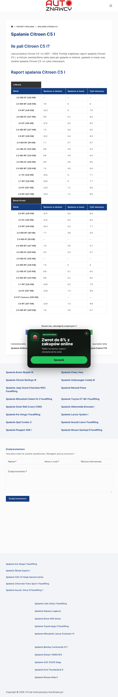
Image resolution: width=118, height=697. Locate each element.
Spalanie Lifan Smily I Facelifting (51, 603)
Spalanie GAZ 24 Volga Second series (24, 577)
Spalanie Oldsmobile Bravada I (77, 406)
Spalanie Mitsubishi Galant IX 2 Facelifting (29, 398)
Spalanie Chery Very (72, 372)
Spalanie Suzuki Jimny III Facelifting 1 (24, 590)
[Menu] (111, 5)
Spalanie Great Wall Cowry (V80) (24, 406)
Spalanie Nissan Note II (46, 677)
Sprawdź (59, 359)
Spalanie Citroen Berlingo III (21, 380)
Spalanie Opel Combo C (19, 422)
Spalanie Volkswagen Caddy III (78, 380)
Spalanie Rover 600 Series (48, 618)
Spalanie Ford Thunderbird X (49, 669)
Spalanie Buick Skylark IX (19, 372)
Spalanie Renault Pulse (73, 387)
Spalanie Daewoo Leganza (48, 611)
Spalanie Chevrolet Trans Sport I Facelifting (27, 583)
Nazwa (12, 461)
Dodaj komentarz (17, 471)
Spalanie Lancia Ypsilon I (74, 414)
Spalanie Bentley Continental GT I (51, 647)
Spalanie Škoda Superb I (18, 570)
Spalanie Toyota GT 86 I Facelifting (80, 398)
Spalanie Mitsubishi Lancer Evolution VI (54, 633)
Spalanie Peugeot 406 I (18, 429)
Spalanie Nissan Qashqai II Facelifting (81, 429)
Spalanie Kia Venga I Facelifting (23, 414)
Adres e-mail (51, 461)
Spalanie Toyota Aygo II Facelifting (52, 626)
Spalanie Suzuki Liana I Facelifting (79, 422)
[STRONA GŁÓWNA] (12, 27)
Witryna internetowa (91, 461)
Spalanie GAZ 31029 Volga (48, 662)
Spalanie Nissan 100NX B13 (48, 654)
